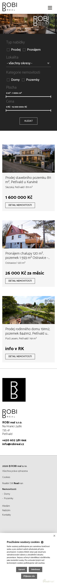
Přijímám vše (29, 576)
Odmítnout (35, 569)
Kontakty (6, 515)
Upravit (21, 569)
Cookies (6, 477)
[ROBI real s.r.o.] (17, 7)
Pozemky (32, 79)
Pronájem (34, 49)
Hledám (6, 506)
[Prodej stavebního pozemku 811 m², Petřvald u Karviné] (28, 159)
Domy (15, 79)
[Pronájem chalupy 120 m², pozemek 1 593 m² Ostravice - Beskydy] (28, 234)
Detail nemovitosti (20, 205)
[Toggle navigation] (50, 8)
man (18, 483)
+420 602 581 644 (14, 440)
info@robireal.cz (13, 444)
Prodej (16, 49)
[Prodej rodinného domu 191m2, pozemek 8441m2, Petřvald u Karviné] (28, 310)
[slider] (50, 96)
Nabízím (6, 510)
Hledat (28, 121)
